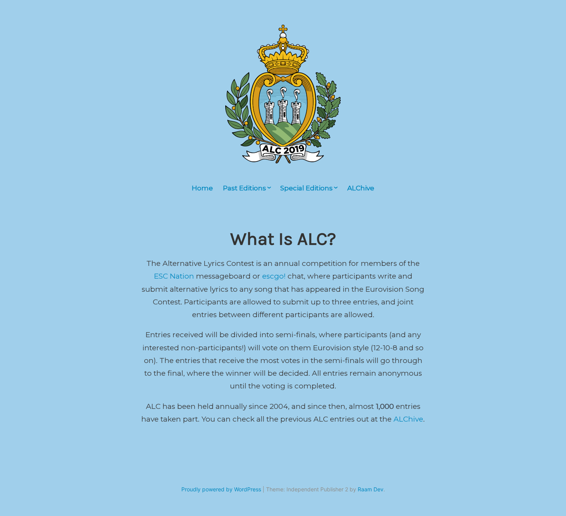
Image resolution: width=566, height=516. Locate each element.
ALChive (360, 188)
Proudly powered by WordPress (221, 489)
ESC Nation (174, 276)
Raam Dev (370, 489)
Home (202, 188)
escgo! (274, 276)
